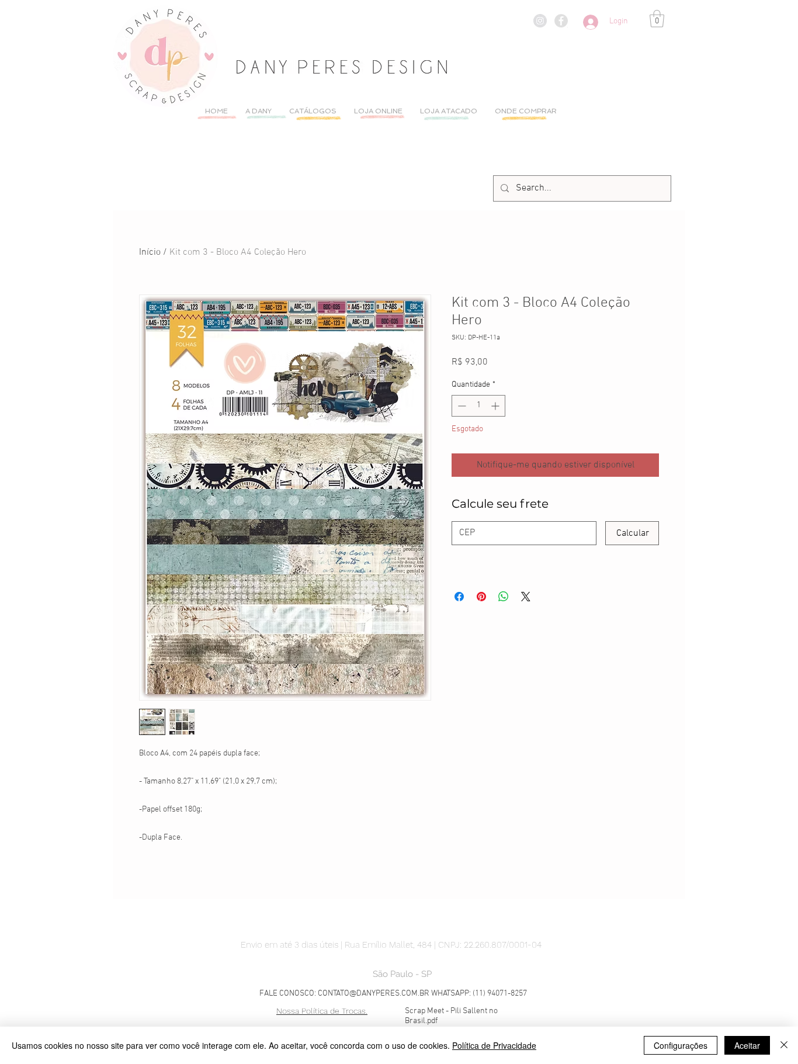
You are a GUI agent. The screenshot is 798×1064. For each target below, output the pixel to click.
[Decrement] (460, 406)
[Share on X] (526, 597)
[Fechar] (784, 1045)
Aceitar (747, 1045)
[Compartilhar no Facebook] (459, 597)
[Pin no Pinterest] (481, 597)
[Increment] (496, 406)
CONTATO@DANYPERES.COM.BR (373, 994)
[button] (657, 18)
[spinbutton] (478, 406)
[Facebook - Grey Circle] (561, 20)
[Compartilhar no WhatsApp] (504, 597)
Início (150, 252)
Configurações (680, 1045)
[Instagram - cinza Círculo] (540, 20)
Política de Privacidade (494, 1045)
